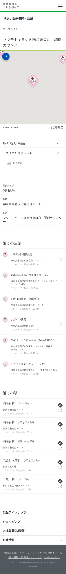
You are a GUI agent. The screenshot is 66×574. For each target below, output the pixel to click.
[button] (33, 143)
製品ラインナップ (14, 512)
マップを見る (10, 29)
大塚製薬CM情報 (14, 530)
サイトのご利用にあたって (47, 552)
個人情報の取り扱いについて (25, 557)
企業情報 (8, 540)
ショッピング (11, 521)
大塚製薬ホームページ (17, 552)
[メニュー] (60, 6)
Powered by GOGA (11, 127)
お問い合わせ (52, 557)
